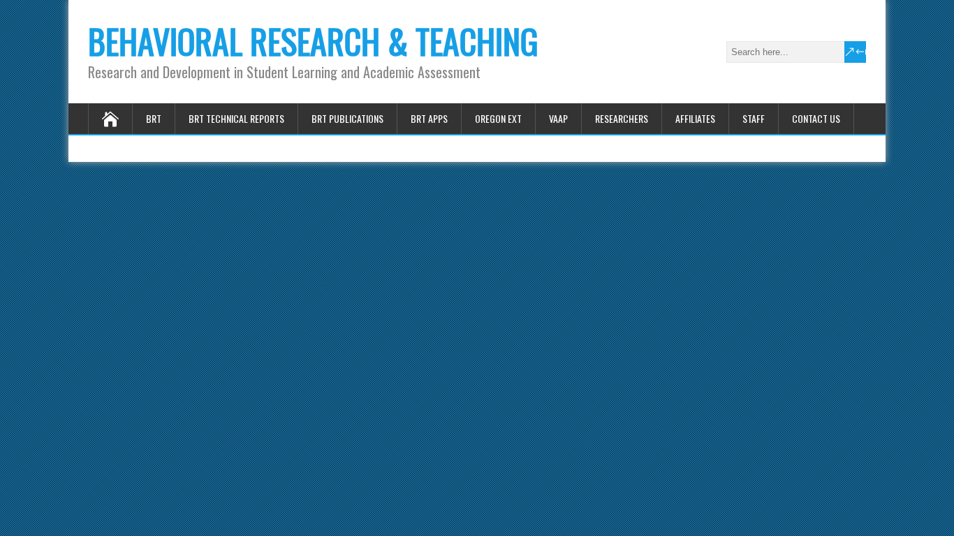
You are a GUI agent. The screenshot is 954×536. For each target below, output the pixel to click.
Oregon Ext (498, 118)
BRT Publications (347, 118)
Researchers (621, 118)
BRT (153, 118)
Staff (753, 118)
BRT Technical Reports (236, 118)
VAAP (558, 118)
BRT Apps (429, 118)
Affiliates (695, 118)
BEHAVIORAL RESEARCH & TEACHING (313, 41)
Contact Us (816, 118)
